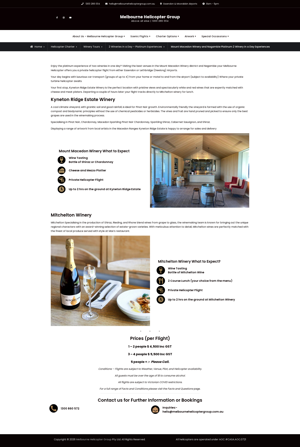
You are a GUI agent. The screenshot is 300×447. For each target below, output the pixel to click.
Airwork (189, 36)
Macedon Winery (178, 66)
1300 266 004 (93, 3)
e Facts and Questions (179, 389)
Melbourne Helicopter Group (150, 17)
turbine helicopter (62, 81)
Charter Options (166, 36)
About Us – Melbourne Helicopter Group (97, 36)
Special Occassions (214, 36)
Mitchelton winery (171, 92)
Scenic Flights (139, 36)
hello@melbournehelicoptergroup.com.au (132, 3)
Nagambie (210, 66)
